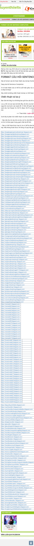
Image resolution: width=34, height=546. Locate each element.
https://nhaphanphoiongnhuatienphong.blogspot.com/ (16, 238)
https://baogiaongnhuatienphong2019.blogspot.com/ (16, 181)
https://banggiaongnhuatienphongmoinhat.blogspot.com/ (17, 143)
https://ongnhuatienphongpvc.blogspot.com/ (14, 272)
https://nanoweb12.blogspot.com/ (11, 327)
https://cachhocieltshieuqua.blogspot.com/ (13, 411)
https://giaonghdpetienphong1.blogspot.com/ (14, 219)
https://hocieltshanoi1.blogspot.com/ (11, 437)
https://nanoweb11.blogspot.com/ (11, 325)
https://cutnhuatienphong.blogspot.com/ (12, 208)
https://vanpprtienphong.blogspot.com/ (12, 302)
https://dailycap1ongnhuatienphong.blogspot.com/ (15, 210)
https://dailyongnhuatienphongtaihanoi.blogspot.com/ (16, 217)
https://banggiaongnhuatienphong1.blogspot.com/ (15, 140)
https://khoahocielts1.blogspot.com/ (11, 454)
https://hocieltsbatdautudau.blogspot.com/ (13, 428)
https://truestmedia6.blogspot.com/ (11, 351)
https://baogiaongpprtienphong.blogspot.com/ (14, 187)
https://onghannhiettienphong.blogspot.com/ (14, 242)
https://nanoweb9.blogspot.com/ (10, 321)
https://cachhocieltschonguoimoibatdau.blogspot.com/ (17, 409)
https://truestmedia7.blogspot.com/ (11, 353)
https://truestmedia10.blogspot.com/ (11, 359)
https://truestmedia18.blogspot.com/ (11, 376)
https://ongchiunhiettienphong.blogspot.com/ (14, 240)
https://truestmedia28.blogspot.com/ (11, 397)
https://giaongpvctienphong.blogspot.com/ (13, 232)
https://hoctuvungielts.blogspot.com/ (11, 449)
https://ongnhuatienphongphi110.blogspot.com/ (15, 270)
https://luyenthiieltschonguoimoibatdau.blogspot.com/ (16, 488)
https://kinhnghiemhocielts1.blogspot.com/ (13, 460)
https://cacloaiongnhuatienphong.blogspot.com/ (15, 198)
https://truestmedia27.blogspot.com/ (11, 395)
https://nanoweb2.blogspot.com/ (10, 306)
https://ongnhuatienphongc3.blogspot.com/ (13, 268)
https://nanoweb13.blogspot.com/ (11, 329)
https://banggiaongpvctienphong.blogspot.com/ (15, 149)
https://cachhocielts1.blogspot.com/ (11, 407)
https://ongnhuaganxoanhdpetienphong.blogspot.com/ (17, 253)
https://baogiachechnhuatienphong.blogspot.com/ (15, 153)
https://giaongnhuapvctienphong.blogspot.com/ (15, 221)
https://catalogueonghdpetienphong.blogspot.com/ (15, 200)
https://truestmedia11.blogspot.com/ (11, 361)
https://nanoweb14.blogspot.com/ (11, 332)
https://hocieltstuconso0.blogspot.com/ (12, 445)
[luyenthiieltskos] (10, 6)
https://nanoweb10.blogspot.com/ (11, 323)
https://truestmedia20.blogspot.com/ (11, 380)
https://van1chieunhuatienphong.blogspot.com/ (15, 297)
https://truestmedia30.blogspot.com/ (11, 402)
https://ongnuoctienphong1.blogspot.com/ (13, 280)
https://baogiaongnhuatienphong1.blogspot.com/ (15, 179)
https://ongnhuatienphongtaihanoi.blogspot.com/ (15, 274)
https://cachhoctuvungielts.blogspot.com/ (13, 415)
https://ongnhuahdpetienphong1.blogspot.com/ (14, 255)
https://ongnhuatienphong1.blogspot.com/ (13, 261)
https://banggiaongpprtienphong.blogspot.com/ (14, 147)
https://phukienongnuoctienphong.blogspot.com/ (15, 293)
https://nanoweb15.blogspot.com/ (11, 334)
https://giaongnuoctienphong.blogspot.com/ (13, 230)
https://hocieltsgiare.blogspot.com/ (11, 435)
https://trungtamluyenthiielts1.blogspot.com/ (14, 505)
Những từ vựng (25, 54)
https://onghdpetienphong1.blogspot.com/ (13, 244)
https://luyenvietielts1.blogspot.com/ (11, 498)
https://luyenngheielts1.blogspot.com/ (12, 471)
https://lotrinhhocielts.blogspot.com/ (11, 466)
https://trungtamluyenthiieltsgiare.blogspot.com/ (15, 507)
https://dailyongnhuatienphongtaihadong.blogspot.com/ (17, 215)
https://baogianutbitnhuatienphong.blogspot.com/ (15, 157)
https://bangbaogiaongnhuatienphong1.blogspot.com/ (16, 132)
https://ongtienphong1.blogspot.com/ (11, 287)
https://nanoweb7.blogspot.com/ (10, 317)
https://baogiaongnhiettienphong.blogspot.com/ (14, 164)
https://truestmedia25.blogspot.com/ (11, 391)
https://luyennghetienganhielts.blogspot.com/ (14, 473)
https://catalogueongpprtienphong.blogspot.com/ (15, 204)
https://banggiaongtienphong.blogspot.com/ (13, 151)
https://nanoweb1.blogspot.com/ (10, 304)
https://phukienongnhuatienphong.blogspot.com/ (15, 291)
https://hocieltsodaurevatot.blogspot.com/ (13, 441)
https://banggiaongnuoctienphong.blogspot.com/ (15, 145)
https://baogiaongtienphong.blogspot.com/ (13, 193)
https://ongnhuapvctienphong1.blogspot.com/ (14, 259)
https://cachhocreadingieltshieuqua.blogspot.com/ (15, 413)
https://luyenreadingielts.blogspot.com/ (12, 475)
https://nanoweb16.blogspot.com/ (11, 336)
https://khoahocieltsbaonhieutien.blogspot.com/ (15, 456)
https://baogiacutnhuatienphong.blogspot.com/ (14, 155)
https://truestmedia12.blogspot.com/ (11, 363)
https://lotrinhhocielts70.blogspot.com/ (12, 468)
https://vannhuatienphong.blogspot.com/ (13, 300)
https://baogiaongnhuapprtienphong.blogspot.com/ (15, 172)
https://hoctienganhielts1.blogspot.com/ (12, 447)
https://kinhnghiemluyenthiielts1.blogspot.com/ (14, 464)
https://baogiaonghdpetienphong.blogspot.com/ (15, 159)
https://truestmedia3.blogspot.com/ (11, 344)
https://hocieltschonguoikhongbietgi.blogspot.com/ (15, 430)
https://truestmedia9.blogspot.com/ (11, 357)
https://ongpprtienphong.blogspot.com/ (12, 283)
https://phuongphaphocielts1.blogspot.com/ (13, 502)
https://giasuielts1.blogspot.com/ (10, 424)
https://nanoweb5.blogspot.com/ (10, 312)
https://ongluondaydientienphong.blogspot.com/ (15, 247)
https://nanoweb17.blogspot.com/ (11, 338)
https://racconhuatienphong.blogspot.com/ (13, 295)
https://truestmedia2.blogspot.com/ (11, 342)
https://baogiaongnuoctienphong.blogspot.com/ (15, 185)
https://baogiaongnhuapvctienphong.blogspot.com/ (16, 174)
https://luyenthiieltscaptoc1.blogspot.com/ (13, 483)
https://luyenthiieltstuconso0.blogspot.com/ (13, 496)
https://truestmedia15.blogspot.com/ (11, 370)
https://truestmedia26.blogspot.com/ (11, 393)
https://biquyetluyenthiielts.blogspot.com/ (13, 405)
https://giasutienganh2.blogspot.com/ (12, 426)
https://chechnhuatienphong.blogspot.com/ (13, 206)
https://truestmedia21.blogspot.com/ (11, 383)
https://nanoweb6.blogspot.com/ (10, 315)
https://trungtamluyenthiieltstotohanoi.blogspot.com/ (16, 509)
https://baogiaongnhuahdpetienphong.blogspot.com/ (16, 168)
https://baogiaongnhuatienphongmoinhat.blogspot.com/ (17, 183)
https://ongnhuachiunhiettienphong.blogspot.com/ (15, 251)
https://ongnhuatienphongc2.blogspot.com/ (13, 266)
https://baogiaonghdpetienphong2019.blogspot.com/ (16, 162)
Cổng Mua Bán (4, 1)
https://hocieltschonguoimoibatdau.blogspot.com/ (15, 432)
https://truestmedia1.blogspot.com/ (11, 340)
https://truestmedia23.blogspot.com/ (11, 387)
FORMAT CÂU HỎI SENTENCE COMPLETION (14, 25)
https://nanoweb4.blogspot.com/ (10, 310)
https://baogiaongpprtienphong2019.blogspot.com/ (15, 189)
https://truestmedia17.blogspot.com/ (11, 374)
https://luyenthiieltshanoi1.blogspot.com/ (13, 492)
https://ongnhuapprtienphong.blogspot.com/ (14, 257)
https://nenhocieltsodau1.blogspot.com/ (12, 500)
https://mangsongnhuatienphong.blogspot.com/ (15, 236)
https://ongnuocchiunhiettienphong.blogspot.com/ (15, 276)
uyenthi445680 (19, 16)
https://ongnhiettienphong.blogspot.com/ (13, 249)
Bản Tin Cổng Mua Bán (25, 1)
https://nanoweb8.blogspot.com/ (10, 319)
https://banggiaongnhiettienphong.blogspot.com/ (15, 136)
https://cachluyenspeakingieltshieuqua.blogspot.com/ (16, 418)
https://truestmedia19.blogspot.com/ (11, 378)
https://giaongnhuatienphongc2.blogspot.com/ (14, 225)
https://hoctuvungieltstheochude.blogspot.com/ (15, 452)
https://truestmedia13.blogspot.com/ (11, 366)
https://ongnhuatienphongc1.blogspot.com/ (13, 264)
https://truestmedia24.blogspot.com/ (11, 389)
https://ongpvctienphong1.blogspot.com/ (13, 285)
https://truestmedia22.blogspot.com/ (11, 385)
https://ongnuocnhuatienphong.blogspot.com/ (14, 278)
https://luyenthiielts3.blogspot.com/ (11, 481)
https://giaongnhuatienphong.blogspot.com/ (13, 223)
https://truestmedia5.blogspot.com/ (11, 349)
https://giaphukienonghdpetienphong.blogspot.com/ (16, 234)
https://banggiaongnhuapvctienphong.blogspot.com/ (16, 138)
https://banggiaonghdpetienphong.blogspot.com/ (15, 134)
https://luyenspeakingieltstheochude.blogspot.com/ (16, 479)
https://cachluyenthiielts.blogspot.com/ (12, 420)
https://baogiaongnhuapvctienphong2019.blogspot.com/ (17, 176)
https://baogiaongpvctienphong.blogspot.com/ (14, 191)
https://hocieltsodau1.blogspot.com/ (11, 439)
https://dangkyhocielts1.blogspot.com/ (12, 422)
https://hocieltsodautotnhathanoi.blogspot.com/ (14, 443)
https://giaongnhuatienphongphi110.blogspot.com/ (15, 227)
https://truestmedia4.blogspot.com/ (11, 346)
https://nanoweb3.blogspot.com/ (10, 308)
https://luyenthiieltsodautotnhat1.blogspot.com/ (14, 494)
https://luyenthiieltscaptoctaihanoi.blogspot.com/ (15, 485)
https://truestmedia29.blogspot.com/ (11, 400)
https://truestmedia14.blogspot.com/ (11, 368)
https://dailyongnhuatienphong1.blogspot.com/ (14, 213)
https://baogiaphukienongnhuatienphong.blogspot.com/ (17, 196)
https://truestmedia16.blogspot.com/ (11, 372)
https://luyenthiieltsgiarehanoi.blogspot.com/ (14, 490)
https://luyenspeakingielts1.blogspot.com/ (13, 477)
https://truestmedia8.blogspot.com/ (11, 355)
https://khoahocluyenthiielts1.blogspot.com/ (14, 458)
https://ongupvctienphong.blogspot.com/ (13, 289)
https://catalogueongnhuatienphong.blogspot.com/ (15, 202)
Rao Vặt (14, 1)
